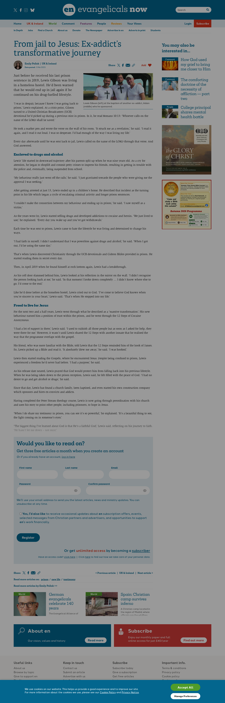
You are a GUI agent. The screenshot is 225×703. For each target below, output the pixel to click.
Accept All (185, 687)
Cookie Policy (108, 692)
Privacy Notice (130, 692)
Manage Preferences (185, 696)
